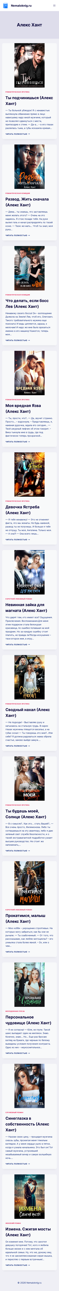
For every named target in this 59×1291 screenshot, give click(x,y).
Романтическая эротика (17, 92)
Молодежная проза (15, 1011)
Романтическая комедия (17, 193)
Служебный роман (14, 1112)
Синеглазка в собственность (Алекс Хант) (27, 1124)
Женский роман (13, 1223)
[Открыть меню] (54, 5)
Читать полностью (17, 134)
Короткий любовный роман (18, 599)
